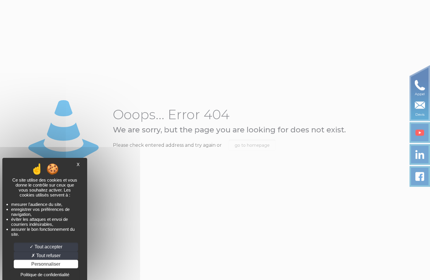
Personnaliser (45, 264)
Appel (420, 94)
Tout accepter (47, 246)
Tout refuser (48, 255)
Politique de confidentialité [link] (44, 274)
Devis (419, 114)
